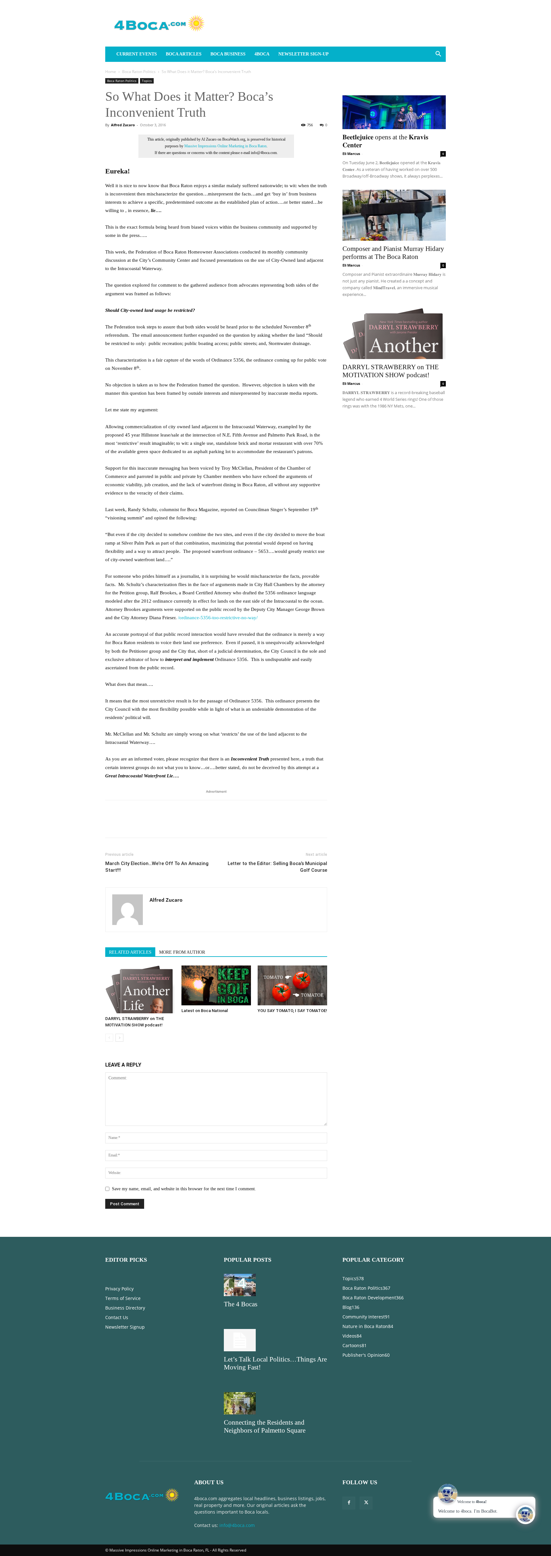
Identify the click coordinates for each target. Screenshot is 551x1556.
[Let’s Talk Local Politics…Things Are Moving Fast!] (275, 1340)
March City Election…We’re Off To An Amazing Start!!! (157, 867)
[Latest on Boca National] (216, 985)
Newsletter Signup (125, 1327)
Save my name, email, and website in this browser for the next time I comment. (184, 1188)
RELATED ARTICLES (130, 952)
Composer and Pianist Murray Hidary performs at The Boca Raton (393, 253)
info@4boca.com (237, 1525)
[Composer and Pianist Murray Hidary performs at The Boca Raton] (394, 215)
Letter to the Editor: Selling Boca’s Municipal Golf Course (277, 867)
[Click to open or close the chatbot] (525, 1514)
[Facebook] (111, 824)
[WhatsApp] (155, 824)
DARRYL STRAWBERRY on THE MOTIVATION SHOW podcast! (390, 371)
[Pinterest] (141, 824)
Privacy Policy (119, 1289)
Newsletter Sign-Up (303, 54)
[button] (438, 55)
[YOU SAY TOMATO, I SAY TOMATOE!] (292, 985)
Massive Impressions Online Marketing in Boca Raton (225, 146)
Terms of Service (123, 1298)
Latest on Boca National (204, 1010)
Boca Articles (184, 54)
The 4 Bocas (240, 1304)
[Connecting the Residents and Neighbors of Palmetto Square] (275, 1403)
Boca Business (228, 54)
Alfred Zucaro (123, 124)
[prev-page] (109, 1038)
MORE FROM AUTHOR (182, 952)
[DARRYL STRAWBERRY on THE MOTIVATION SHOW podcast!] (140, 989)
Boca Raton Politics (139, 71)
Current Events (136, 54)
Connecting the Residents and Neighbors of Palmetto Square (264, 1426)
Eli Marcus (351, 153)
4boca (261, 54)
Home (110, 71)
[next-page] (119, 1038)
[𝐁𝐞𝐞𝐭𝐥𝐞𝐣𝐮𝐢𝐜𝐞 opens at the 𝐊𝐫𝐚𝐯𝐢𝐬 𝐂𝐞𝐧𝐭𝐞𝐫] (394, 103)
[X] (126, 824)
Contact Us (116, 1317)
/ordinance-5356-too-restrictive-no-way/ (218, 617)
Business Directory (125, 1308)
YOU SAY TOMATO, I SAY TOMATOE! (292, 1010)
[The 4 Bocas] (275, 1285)
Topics (147, 80)
